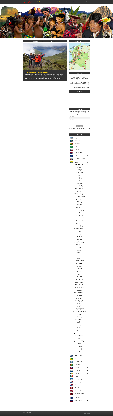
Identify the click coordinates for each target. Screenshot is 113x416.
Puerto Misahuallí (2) (79, 217)
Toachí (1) (79, 336)
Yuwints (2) (79, 236)
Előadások (68, 2)
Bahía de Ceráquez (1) (79, 242)
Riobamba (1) (79, 324)
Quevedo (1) (79, 316)
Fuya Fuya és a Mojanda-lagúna (36, 72)
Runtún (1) (79, 325)
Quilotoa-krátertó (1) (79, 317)
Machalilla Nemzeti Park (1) (79, 297)
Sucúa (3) (79, 180)
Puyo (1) (79, 314)
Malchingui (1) (79, 298)
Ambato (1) (79, 237)
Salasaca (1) (79, 327)
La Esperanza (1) (79, 289)
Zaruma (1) (79, 349)
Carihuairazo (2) (79, 194)
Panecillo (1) (79, 303)
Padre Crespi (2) (79, 209)
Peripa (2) (79, 212)
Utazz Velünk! (80, 2)
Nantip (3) (79, 177)
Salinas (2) (79, 225)
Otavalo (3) (79, 178)
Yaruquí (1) (79, 346)
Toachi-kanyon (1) (79, 335)
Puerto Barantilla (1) (79, 313)
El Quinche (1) (79, 266)
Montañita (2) (79, 207)
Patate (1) (79, 305)
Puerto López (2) (79, 215)
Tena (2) (79, 231)
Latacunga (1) (79, 290)
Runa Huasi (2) (79, 223)
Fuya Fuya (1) (79, 269)
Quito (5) (79, 167)
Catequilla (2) (79, 198)
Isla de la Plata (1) (79, 282)
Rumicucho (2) (79, 221)
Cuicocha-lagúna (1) (79, 260)
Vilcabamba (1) (79, 344)
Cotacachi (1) (79, 257)
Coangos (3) (79, 174)
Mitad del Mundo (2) (79, 205)
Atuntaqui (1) (79, 239)
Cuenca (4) (79, 169)
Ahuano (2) (79, 185)
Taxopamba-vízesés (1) (79, 333)
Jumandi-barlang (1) (79, 284)
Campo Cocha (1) (79, 244)
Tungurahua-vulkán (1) (79, 341)
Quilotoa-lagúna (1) (79, 319)
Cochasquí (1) (79, 255)
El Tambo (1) (79, 268)
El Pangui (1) (79, 265)
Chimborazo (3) (79, 172)
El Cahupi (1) (79, 261)
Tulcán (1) (79, 338)
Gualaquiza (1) (79, 273)
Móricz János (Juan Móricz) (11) (79, 166)
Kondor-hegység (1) (79, 285)
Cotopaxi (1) (79, 258)
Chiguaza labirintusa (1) (79, 253)
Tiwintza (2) (79, 233)
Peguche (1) (79, 306)
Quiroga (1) (79, 321)
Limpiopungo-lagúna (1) (79, 292)
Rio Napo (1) (79, 322)
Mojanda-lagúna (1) (79, 300)
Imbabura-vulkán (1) (79, 281)
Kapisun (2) (79, 202)
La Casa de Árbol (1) (79, 287)
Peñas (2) (79, 213)
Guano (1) (79, 274)
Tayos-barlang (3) (79, 183)
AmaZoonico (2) (79, 186)
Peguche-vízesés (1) (79, 308)
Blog (47, 2)
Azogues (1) (79, 241)
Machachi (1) (79, 295)
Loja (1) (79, 293)
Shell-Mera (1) (79, 332)
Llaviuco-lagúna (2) (79, 204)
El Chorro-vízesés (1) (79, 263)
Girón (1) (79, 271)
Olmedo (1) (79, 301)
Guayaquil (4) (79, 170)
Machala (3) (79, 175)
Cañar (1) (79, 250)
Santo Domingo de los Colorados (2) (79, 229)
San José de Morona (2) (79, 228)
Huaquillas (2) (79, 199)
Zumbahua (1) (79, 352)
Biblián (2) (79, 191)
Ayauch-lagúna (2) (79, 188)
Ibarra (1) (79, 277)
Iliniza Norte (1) (79, 279)
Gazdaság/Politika (59, 2)
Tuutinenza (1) (79, 343)
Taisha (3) (79, 182)
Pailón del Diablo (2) (79, 210)
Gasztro (52, 2)
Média (73, 2)
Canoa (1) (79, 245)
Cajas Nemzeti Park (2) (79, 193)
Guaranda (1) (79, 276)
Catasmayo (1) (79, 247)
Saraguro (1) (79, 330)
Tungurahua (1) (79, 340)
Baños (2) (79, 190)
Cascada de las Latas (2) (79, 196)
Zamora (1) (79, 348)
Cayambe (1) (79, 249)
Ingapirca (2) (79, 201)
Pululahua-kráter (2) (79, 218)
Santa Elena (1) (79, 328)
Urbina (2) (79, 234)
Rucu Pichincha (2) (79, 220)
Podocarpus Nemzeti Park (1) (79, 311)
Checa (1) (79, 252)
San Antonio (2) (79, 226)
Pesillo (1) (79, 309)
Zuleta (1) (79, 351)
